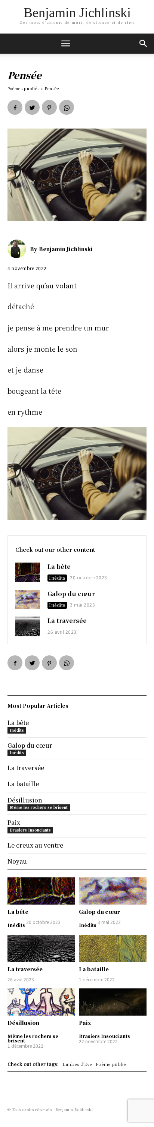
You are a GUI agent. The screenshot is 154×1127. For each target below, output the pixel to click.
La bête (59, 566)
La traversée (67, 620)
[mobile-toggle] (65, 44)
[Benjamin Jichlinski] (18, 249)
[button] (143, 44)
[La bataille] (113, 948)
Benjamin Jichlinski (66, 249)
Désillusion (23, 1022)
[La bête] (27, 572)
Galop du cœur (71, 593)
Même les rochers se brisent (32, 1038)
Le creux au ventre (35, 845)
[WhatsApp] (66, 107)
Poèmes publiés (23, 88)
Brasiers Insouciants (104, 1036)
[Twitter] (32, 107)
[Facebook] (14, 107)
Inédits (57, 577)
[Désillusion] (41, 1001)
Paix (85, 1022)
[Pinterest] (49, 107)
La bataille (94, 969)
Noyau (17, 861)
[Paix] (113, 1001)
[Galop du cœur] (27, 600)
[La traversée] (27, 626)
